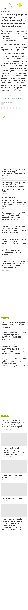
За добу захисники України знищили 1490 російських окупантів (12, 252)
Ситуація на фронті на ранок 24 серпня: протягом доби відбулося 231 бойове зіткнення (14, 241)
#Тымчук (18, 98)
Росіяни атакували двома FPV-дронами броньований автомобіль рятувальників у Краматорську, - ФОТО (13, 216)
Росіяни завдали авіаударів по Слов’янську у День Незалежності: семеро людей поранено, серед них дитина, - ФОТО (13, 187)
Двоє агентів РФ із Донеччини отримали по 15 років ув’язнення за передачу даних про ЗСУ (13, 173)
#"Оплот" (7, 98)
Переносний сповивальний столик (12, 476)
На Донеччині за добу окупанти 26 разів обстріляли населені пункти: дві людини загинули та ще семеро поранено (14, 229)
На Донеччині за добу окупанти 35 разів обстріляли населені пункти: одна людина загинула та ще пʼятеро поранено (14, 349)
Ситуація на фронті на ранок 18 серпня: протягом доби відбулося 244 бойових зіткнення (14, 336)
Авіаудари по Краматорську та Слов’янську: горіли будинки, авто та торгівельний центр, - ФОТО (14, 362)
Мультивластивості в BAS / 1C (13, 498)
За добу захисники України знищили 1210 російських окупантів (13, 324)
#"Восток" (12, 98)
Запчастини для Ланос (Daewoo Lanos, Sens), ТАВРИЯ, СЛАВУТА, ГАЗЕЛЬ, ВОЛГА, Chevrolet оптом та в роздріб (13, 424)
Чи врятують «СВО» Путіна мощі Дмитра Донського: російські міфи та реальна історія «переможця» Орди (14, 264)
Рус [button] (5, 8)
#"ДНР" (2, 98)
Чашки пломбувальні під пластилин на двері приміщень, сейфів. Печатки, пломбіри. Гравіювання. (13, 451)
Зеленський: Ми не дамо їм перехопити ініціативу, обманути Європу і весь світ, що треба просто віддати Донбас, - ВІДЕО (14, 202)
